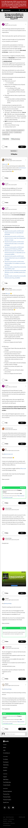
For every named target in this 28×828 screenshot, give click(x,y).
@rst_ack (5, 164)
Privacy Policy (5, 819)
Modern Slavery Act (6, 823)
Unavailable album (17, 132)
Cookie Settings (11, 819)
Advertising (5, 765)
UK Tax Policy (13, 823)
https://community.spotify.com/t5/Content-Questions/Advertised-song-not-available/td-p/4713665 (15, 257)
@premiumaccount (8, 454)
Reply (22, 146)
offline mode (23, 468)
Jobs (4, 750)
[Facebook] (13, 807)
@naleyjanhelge (7, 603)
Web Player (5, 779)
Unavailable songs (6, 134)
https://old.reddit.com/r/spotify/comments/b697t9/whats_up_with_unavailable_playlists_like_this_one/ (15, 272)
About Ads (5, 821)
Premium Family (6, 797)
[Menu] (26, 10)
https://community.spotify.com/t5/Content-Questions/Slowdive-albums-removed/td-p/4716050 (14, 243)
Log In (22, 10)
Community (7, 10)
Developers (6, 762)
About (4, 747)
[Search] (19, 10)
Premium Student (7, 799)
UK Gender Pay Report (7, 825)
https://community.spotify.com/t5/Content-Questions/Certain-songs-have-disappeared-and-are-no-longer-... (15, 238)
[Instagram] (4, 807)
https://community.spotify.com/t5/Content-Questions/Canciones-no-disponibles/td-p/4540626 (14, 232)
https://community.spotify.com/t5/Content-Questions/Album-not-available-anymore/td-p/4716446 (15, 263)
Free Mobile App (7, 782)
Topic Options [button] (13, 151)
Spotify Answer (22, 168)
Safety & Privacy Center (10, 817)
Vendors (5, 770)
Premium (11, 132)
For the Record (6, 753)
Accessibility (10, 821)
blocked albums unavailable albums (17, 130)
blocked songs (5, 132)
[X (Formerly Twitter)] (8, 807)
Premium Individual (7, 791)
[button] (26, 24)
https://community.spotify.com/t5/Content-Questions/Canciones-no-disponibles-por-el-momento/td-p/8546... (15, 252)
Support (5, 776)
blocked (7, 130)
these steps (17, 6)
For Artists (5, 759)
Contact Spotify (6, 785)
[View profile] (3, 24)
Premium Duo (6, 794)
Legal (4, 817)
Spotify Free (6, 802)
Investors (5, 767)
